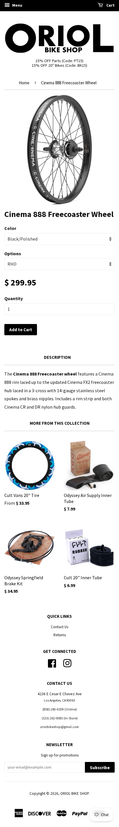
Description (57, 357)
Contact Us (59, 626)
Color (10, 228)
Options (12, 253)
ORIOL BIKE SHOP (74, 793)
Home (24, 82)
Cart (110, 5)
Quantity (13, 298)
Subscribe (100, 767)
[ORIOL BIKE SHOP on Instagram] (67, 662)
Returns (59, 634)
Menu (16, 5)
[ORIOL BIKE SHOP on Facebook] (52, 662)
